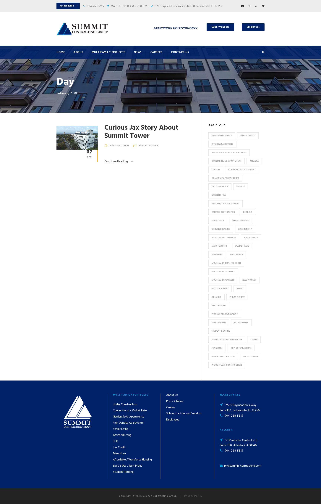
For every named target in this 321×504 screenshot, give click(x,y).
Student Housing (221, 331)
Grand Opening (240, 220)
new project (249, 280)
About (78, 52)
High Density (245, 229)
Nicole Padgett (220, 288)
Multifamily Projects (108, 52)
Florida (240, 186)
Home (60, 52)
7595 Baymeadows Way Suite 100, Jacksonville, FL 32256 (188, 6)
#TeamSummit (247, 135)
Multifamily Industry (223, 271)
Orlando (216, 297)
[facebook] (249, 6)
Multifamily (236, 254)
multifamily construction (226, 263)
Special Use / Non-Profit (127, 466)
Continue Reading (116, 161)
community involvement (242, 169)
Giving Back (218, 220)
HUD (115, 441)
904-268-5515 (95, 6)
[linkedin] (256, 6)
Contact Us (180, 52)
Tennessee (217, 348)
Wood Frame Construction (227, 365)
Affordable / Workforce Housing (132, 460)
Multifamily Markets (223, 280)
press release (219, 305)
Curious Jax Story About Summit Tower (141, 132)
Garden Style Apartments (128, 417)
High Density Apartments (128, 423)
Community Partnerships (225, 178)
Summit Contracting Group (227, 339)
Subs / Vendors (220, 27)
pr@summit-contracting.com (242, 465)
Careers (156, 52)
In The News (151, 146)
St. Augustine (241, 322)
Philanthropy (237, 297)
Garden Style (219, 195)
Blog (141, 146)
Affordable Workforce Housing (229, 152)
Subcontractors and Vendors (184, 413)
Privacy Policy (193, 496)
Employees (253, 27)
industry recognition (224, 237)
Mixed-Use (217, 254)
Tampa (253, 339)
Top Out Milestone (241, 348)
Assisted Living (122, 435)
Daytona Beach (220, 186)
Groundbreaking (221, 229)
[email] (242, 6)
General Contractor (223, 212)
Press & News (174, 401)
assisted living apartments (226, 161)
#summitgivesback (222, 135)
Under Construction (223, 356)
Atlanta (254, 161)
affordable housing (222, 144)
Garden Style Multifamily (225, 203)
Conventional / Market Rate (130, 410)
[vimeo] (263, 6)
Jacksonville (251, 237)
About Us (172, 395)
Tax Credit (119, 447)
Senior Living (219, 322)
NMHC (240, 288)
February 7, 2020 (119, 146)
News (138, 52)
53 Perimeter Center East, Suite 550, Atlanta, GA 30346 (238, 443)
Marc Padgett (219, 246)
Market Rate (242, 246)
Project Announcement (225, 314)
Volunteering (250, 356)
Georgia (247, 212)
